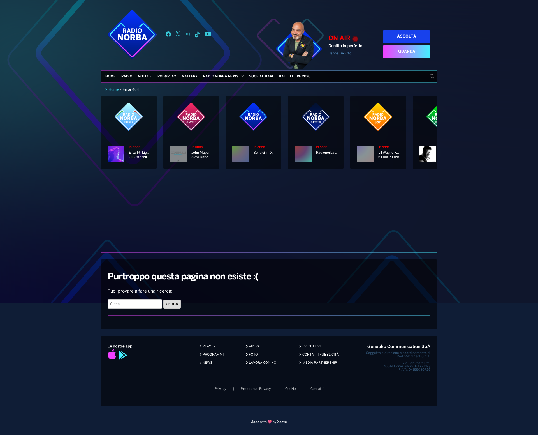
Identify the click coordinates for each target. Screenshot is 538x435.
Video (253, 346)
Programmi (213, 354)
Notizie (145, 76)
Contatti (317, 388)
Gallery (190, 76)
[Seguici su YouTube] (208, 35)
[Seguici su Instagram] (187, 35)
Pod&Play (166, 76)
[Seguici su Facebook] (168, 35)
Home (110, 76)
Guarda (406, 52)
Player (208, 346)
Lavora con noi (262, 362)
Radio (126, 76)
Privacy (220, 388)
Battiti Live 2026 (294, 76)
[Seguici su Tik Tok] (197, 35)
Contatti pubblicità (320, 354)
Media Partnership (319, 362)
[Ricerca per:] (135, 304)
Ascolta (406, 36)
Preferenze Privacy (256, 388)
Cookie (290, 388)
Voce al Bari (261, 76)
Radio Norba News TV (223, 76)
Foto (253, 354)
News (207, 362)
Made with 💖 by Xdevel (269, 422)
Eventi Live (312, 346)
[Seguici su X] (178, 35)
